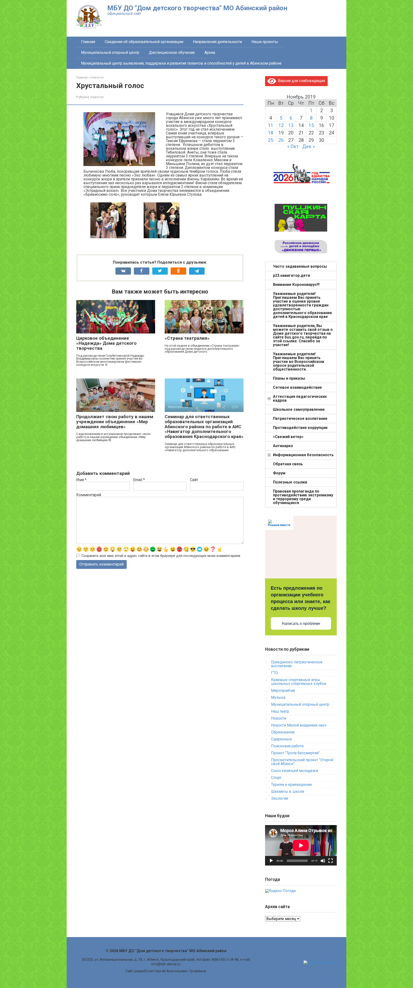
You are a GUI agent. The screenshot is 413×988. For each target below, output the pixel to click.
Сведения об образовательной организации (144, 41)
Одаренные (281, 739)
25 (270, 140)
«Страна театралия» (187, 338)
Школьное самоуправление (299, 409)
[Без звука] (323, 860)
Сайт (194, 480)
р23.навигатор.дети (291, 275)
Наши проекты (264, 41)
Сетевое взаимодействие (297, 387)
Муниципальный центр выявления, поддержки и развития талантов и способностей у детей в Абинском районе (181, 63)
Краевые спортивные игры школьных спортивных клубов (298, 681)
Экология (279, 798)
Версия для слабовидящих (300, 80)
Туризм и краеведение (291, 784)
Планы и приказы (289, 378)
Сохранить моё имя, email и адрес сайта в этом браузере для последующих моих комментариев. (161, 556)
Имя (81, 480)
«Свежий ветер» (288, 436)
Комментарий (88, 495)
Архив (209, 52)
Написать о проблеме (301, 624)
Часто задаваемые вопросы (300, 266)
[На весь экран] (330, 860)
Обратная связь (288, 464)
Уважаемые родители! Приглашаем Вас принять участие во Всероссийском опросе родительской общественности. (298, 362)
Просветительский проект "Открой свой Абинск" (302, 762)
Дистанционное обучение (172, 52)
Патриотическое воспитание (300, 418)
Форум (279, 473)
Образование (283, 732)
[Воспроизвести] (271, 860)
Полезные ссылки (290, 482)
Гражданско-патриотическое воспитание (296, 664)
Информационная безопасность (303, 455)
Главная (88, 41)
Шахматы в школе (287, 791)
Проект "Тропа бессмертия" (295, 753)
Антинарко (283, 446)
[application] (301, 845)
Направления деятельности (217, 41)
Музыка (278, 697)
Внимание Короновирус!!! (296, 284)
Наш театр (280, 711)
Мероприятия (283, 690)
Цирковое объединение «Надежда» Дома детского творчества (106, 343)
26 (281, 140)
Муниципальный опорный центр (110, 52)
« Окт (293, 146)
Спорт (276, 777)
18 (270, 133)
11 (270, 125)
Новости (96, 97)
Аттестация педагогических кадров (300, 398)
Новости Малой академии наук (298, 725)
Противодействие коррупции (300, 427)
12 (281, 125)
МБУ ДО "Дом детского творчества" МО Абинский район (197, 8)
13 (290, 125)
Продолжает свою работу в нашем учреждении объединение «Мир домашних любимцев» (114, 421)
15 (311, 125)
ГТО (274, 673)
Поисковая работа (287, 746)
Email (139, 480)
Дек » (308, 146)
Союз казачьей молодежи (294, 770)
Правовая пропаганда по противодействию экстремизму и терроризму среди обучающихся (303, 497)
